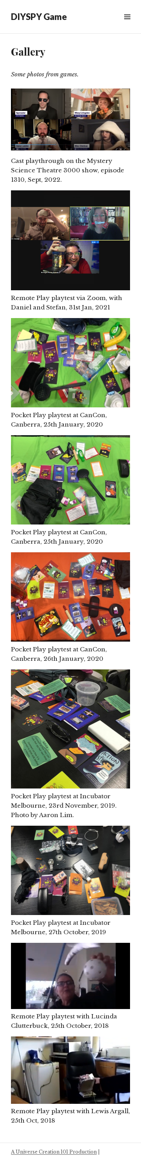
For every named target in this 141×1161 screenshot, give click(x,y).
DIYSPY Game (39, 16)
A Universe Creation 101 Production (54, 1152)
